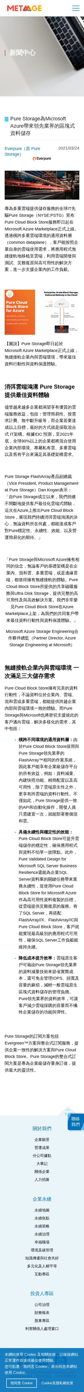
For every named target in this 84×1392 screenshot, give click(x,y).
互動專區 (42, 1274)
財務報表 (42, 1313)
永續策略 (42, 1226)
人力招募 (42, 1180)
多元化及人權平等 (42, 1266)
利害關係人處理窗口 (42, 1329)
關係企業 (42, 1172)
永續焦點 (42, 1218)
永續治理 (42, 1234)
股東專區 (42, 1321)
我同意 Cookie (21, 1383)
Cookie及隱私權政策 (57, 1383)
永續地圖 (42, 1210)
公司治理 (42, 1305)
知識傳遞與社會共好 (42, 1258)
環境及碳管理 (42, 1250)
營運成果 (42, 1148)
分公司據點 (42, 1156)
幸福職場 (42, 1242)
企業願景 (42, 1140)
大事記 (42, 1164)
